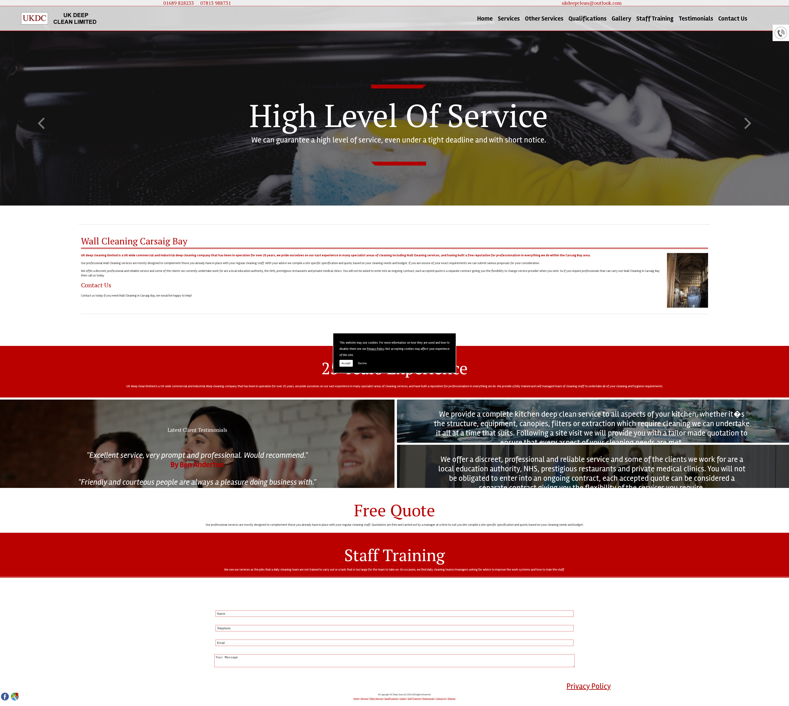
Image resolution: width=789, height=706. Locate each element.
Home (485, 18)
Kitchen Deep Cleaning (516, 56)
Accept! (346, 363)
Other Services (544, 18)
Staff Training (655, 18)
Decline (362, 363)
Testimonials (696, 18)
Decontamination (521, 96)
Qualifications (588, 18)
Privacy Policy (375, 349)
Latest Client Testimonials (197, 429)
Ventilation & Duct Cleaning (517, 71)
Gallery (621, 18)
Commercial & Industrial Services (517, 40)
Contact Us (732, 18)
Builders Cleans (518, 84)
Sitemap (451, 698)
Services (509, 18)
